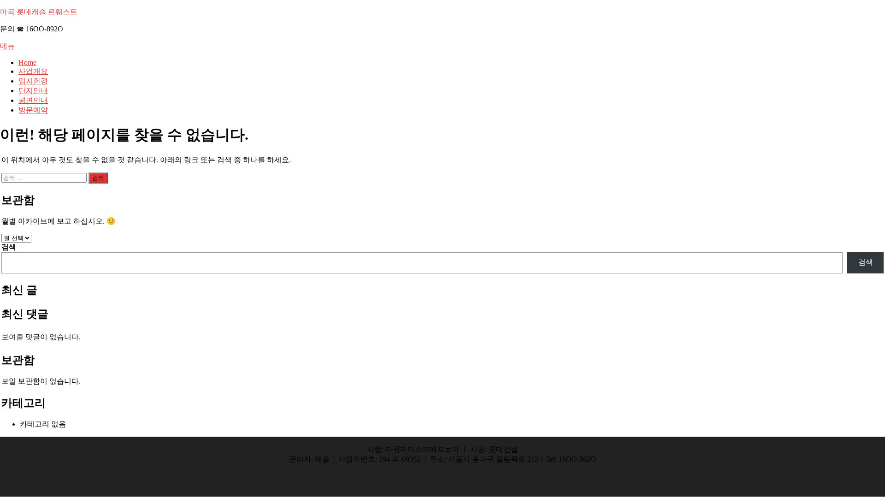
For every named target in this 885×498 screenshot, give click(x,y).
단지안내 (33, 91)
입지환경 (33, 81)
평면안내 (33, 100)
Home (27, 62)
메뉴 (7, 46)
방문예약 (33, 110)
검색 (8, 247)
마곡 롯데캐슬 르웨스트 (38, 12)
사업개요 (33, 71)
